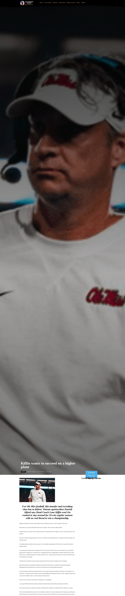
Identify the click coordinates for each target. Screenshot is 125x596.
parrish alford (41, 471)
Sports (23, 471)
